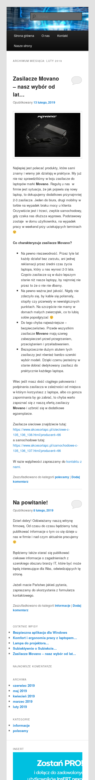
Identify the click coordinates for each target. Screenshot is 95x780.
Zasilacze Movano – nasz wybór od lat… (36, 86)
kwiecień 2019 (24, 696)
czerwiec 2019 (24, 685)
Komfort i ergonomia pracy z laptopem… (45, 637)
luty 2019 (20, 706)
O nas (46, 35)
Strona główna (24, 35)
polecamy (62, 477)
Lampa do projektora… (31, 643)
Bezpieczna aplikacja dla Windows (40, 632)
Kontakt (62, 35)
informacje (62, 605)
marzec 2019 (22, 701)
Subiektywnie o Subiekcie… (35, 648)
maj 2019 (20, 690)
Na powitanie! (30, 502)
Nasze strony (23, 45)
